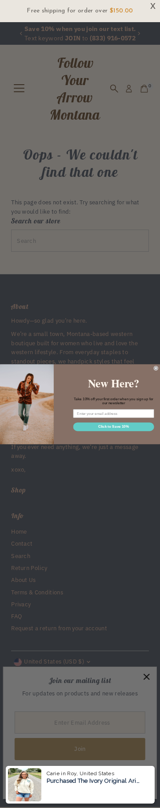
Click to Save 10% (113, 427)
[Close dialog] (156, 368)
